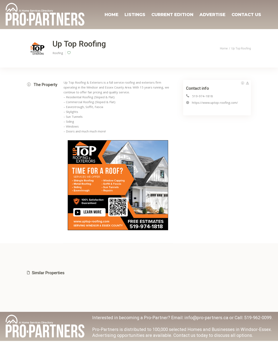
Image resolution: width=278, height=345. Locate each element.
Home (111, 14)
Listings (135, 14)
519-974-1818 (202, 96)
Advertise (212, 14)
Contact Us (246, 14)
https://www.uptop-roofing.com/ (215, 102)
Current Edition (172, 14)
